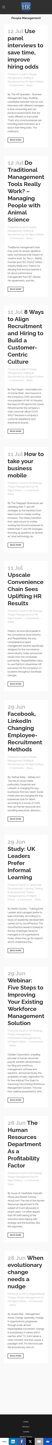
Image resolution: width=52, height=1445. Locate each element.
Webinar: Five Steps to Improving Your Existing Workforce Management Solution (26, 1001)
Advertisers (26, 1437)
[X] (30, 1441)
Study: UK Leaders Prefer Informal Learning (21, 863)
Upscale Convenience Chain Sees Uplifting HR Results (25, 589)
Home (26, 1422)
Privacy (26, 1427)
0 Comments (17, 85)
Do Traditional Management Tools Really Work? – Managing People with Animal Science (26, 191)
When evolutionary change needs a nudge (25, 1272)
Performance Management (22, 1038)
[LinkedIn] (13, 1441)
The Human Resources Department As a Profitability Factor (24, 1144)
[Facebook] (21, 1441)
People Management (19, 486)
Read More (15, 140)
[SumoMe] (47, 1441)
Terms (26, 1432)
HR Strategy (35, 483)
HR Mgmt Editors (34, 81)
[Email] (39, 1441)
